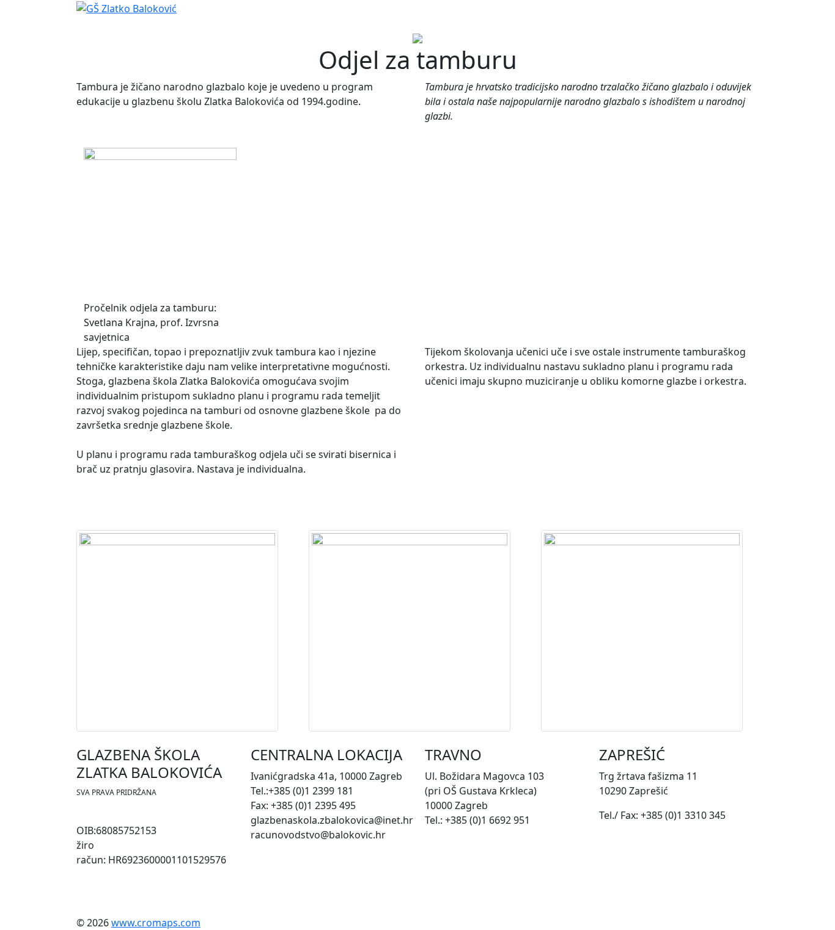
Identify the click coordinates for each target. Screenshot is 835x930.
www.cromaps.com (155, 922)
